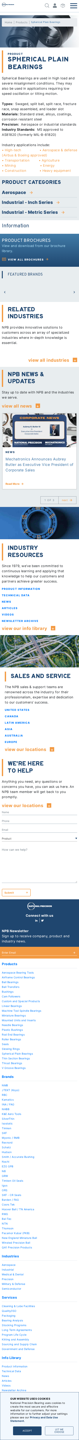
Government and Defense (18, 1349)
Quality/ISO (9, 1310)
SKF (4, 1133)
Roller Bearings (11, 1039)
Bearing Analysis (12, 1320)
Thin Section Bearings (16, 1058)
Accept (27, 1430)
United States (17, 709)
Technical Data (16, 595)
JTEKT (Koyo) (10, 1090)
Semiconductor (11, 1288)
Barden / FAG (10, 1199)
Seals (5, 1044)
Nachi (5, 1161)
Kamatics (8, 1099)
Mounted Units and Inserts (19, 1020)
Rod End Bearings (13, 1034)
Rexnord (7, 1142)
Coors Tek (8, 1204)
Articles (10, 608)
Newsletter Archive (20, 620)
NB (4, 1171)
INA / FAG (8, 1104)
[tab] (39, 192)
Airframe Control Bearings (18, 977)
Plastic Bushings (12, 1029)
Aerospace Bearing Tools (18, 972)
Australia (14, 735)
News (6, 601)
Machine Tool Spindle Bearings (21, 1010)
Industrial (8, 1269)
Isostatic (7, 1123)
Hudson (7, 1152)
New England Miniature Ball (19, 1237)
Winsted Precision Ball (16, 1242)
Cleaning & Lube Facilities (18, 1306)
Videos (8, 614)
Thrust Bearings (12, 1063)
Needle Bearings (12, 1025)
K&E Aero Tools (11, 1113)
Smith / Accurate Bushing (18, 1156)
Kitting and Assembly (15, 1339)
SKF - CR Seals (11, 1195)
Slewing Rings (11, 1048)
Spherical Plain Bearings (17, 1053)
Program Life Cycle (14, 1334)
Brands (8, 1077)
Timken (6, 1128)
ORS (5, 1190)
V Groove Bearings (14, 1067)
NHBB (5, 1109)
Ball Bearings (10, 982)
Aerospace (9, 1264)
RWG (5, 1214)
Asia (9, 729)
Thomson (8, 1228)
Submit (9, 892)
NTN (5, 1223)
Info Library (11, 1358)
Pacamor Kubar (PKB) (16, 1233)
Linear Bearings (12, 1005)
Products (21, 22)
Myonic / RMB (10, 1137)
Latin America (17, 722)
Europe (11, 741)
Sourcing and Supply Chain (19, 1344)
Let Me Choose (59, 1430)
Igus (4, 1185)
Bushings (7, 991)
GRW (5, 1175)
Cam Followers (11, 996)
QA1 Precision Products (17, 1247)
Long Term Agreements (17, 1329)
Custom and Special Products (21, 1001)
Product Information (21, 588)
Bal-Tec (7, 1218)
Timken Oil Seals (12, 1180)
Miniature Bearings (14, 1015)
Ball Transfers (10, 986)
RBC (4, 1094)
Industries (10, 1256)
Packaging (9, 1315)
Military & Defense (13, 1283)
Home (8, 22)
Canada (12, 716)
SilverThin (8, 1118)
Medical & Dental (13, 1274)
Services (9, 1297)
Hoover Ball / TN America (18, 1209)
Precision (8, 1279)
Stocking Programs (14, 1325)
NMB (5, 1085)
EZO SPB (7, 1166)
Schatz (6, 1147)
